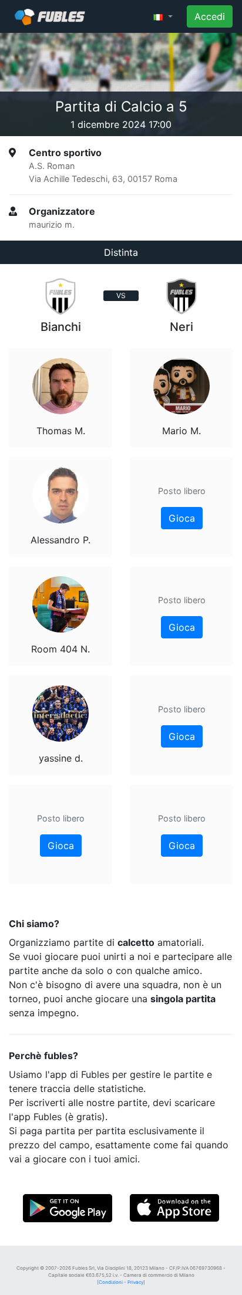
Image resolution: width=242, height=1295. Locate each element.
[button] (163, 16)
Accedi (209, 16)
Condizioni (111, 1282)
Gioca (61, 845)
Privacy (135, 1282)
